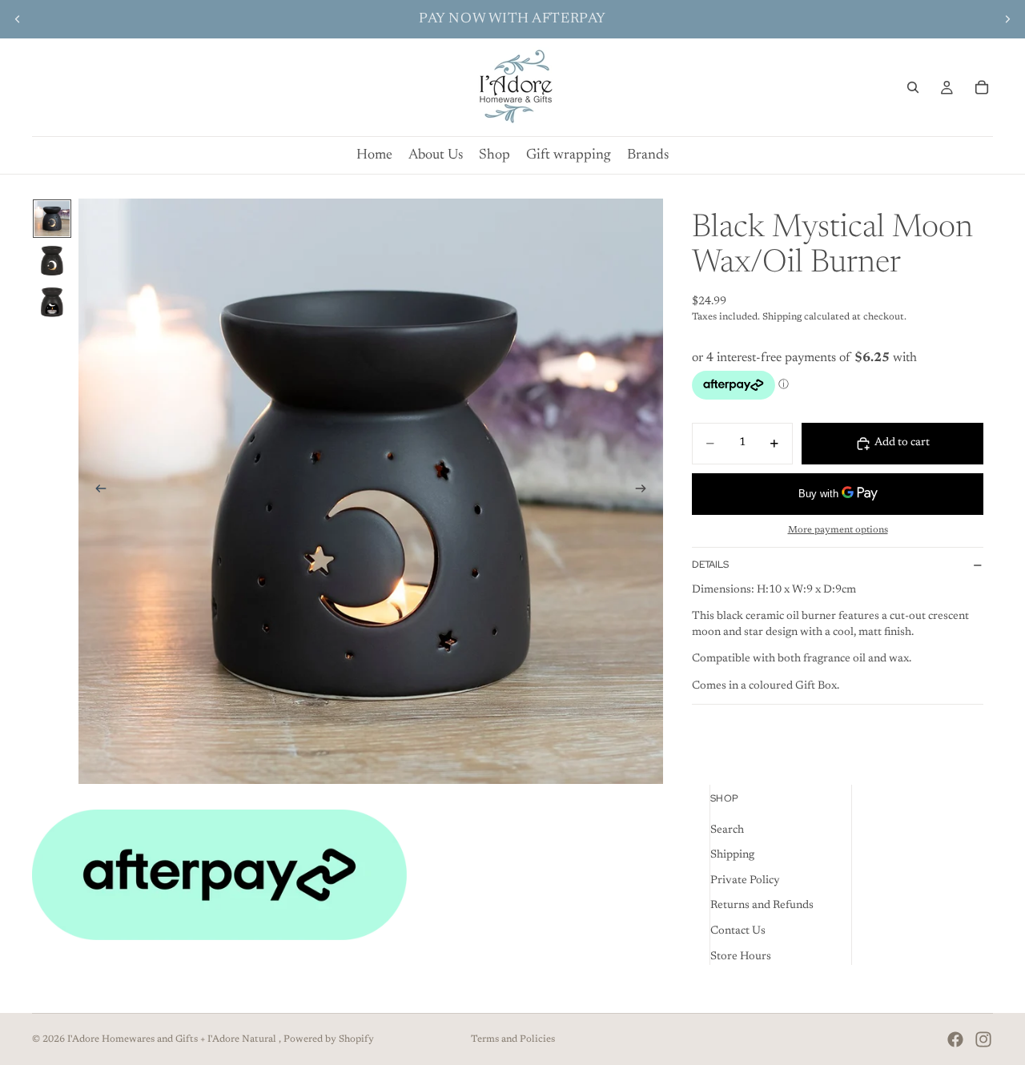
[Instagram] (983, 1039)
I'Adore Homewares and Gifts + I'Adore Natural (173, 1039)
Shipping (732, 855)
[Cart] (981, 87)
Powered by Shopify (328, 1039)
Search (727, 829)
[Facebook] (955, 1039)
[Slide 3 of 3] (52, 302)
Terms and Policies (513, 1039)
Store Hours (740, 956)
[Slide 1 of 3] (52, 218)
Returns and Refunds (762, 905)
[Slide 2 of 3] (52, 260)
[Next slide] (1007, 19)
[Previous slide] (17, 19)
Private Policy (745, 880)
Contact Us (738, 931)
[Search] (913, 87)
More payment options (838, 530)
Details (710, 564)
